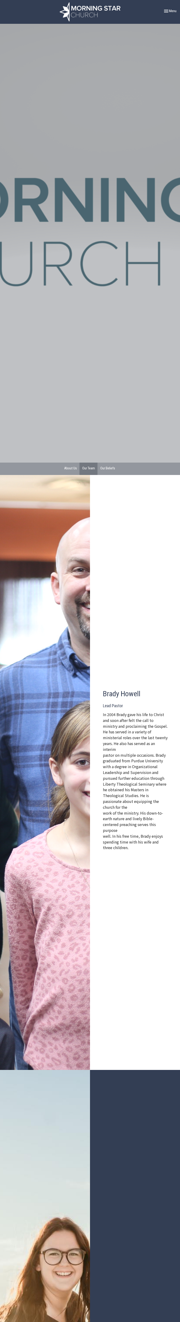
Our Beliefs (107, 468)
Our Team (88, 468)
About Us (70, 468)
